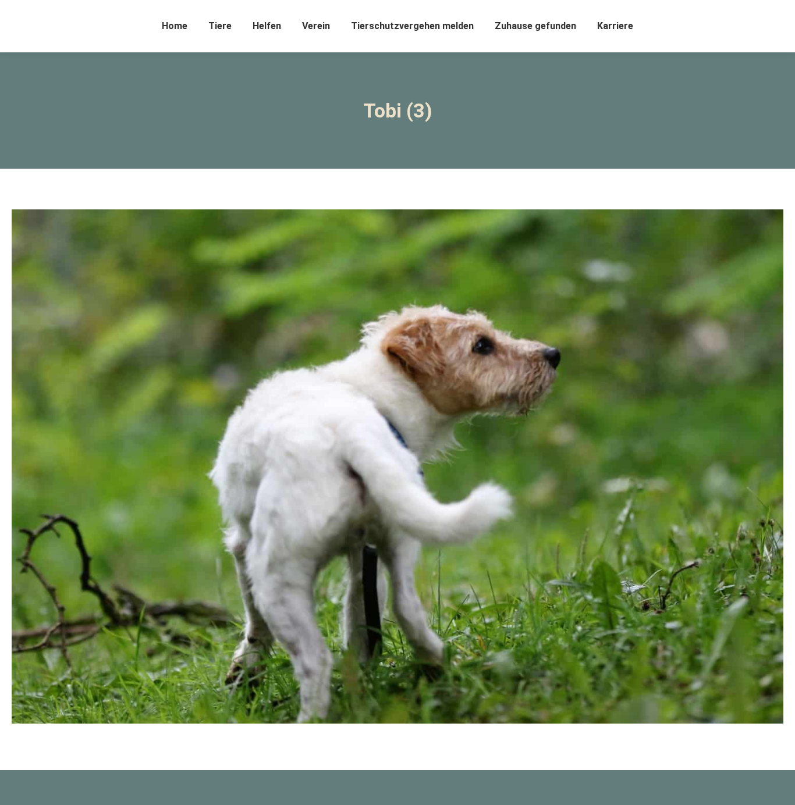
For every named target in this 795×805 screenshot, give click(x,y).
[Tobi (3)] (397, 466)
